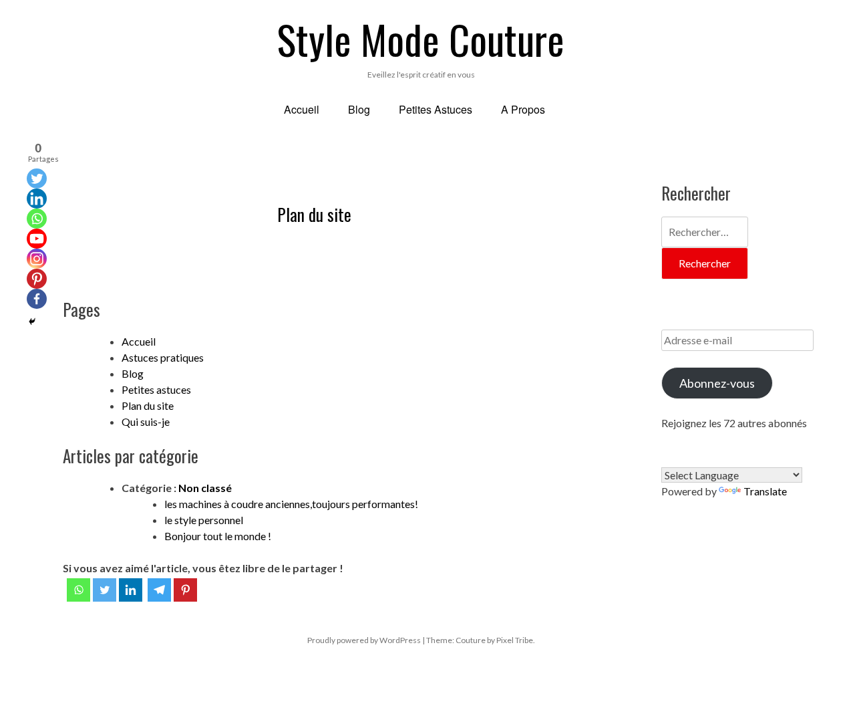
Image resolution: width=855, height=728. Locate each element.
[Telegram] (159, 590)
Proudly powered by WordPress (364, 640)
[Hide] (32, 321)
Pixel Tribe (514, 640)
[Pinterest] (185, 590)
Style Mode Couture (420, 38)
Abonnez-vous (717, 383)
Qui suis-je (146, 421)
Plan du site (314, 214)
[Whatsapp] (78, 590)
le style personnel (203, 519)
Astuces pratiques (163, 357)
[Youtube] (37, 239)
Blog (133, 373)
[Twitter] (104, 590)
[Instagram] (37, 259)
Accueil (139, 341)
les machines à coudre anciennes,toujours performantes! (291, 503)
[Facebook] (37, 299)
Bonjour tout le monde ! (217, 535)
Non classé (205, 487)
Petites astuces (156, 389)
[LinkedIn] (130, 590)
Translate (765, 491)
